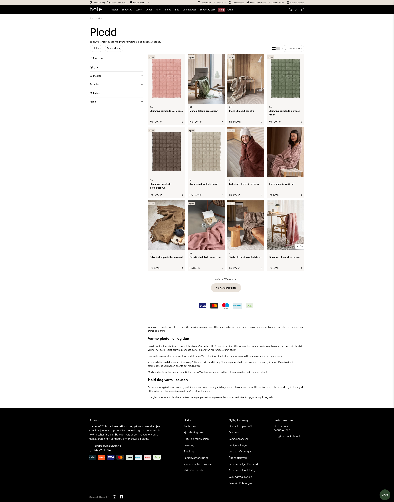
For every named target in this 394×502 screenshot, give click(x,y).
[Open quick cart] (303, 9)
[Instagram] (114, 497)
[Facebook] (121, 497)
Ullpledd (96, 48)
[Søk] (252, 9)
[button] (114, 10)
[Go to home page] (96, 9)
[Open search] (290, 9)
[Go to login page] (296, 9)
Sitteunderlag (114, 48)
